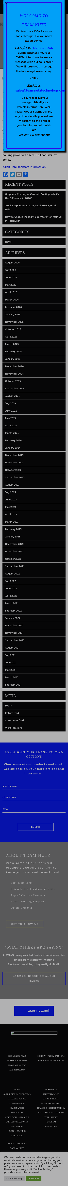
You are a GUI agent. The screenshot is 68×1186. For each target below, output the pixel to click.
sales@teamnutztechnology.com (41, 90)
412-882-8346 (43, 48)
